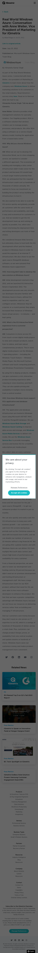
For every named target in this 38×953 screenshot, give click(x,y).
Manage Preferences (19, 487)
